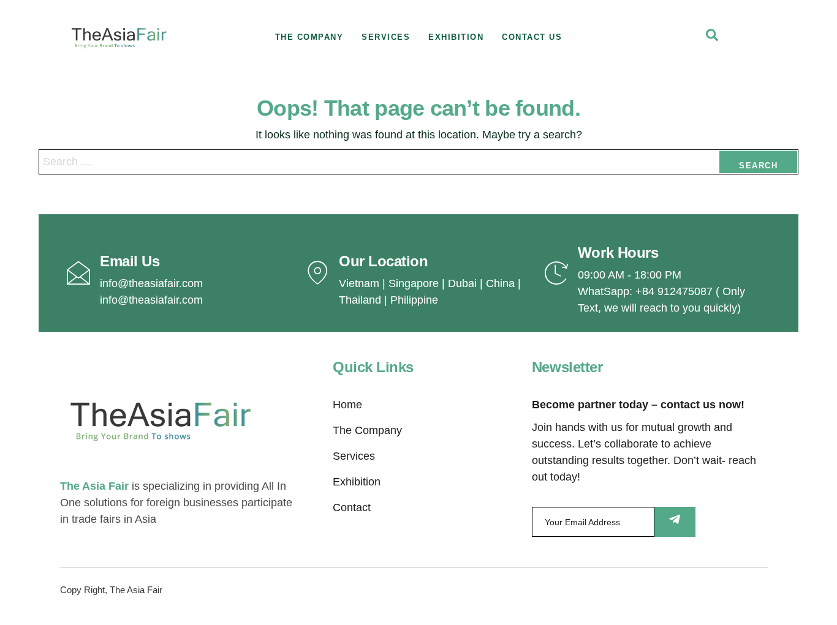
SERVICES (386, 37)
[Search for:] (418, 161)
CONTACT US (532, 37)
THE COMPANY (309, 37)
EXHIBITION (455, 37)
